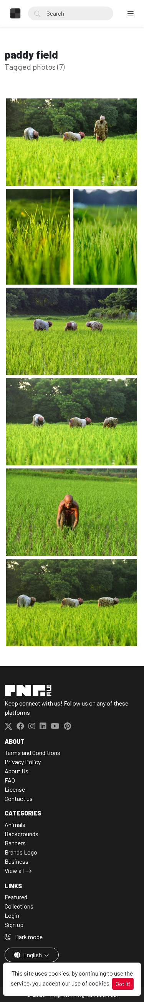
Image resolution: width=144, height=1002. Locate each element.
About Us (16, 770)
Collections (19, 906)
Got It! (123, 984)
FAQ (10, 780)
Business (16, 861)
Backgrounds (21, 833)
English (32, 954)
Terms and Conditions (32, 752)
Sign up (14, 924)
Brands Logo (21, 852)
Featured (16, 896)
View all (14, 870)
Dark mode (28, 936)
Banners (15, 842)
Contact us (19, 798)
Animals (15, 824)
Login (12, 915)
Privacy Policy (23, 761)
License (15, 789)
